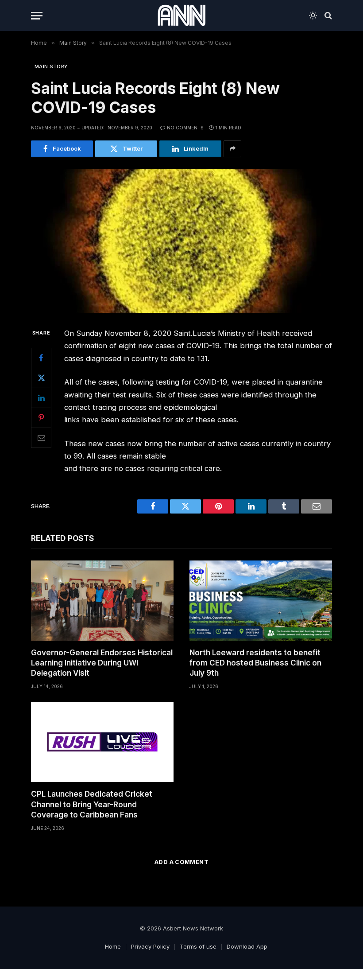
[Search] (327, 16)
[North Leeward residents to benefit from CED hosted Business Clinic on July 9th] (260, 600)
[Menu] (36, 16)
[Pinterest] (41, 418)
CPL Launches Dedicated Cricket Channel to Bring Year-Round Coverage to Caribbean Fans (91, 804)
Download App (247, 946)
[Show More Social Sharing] (232, 148)
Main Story (51, 66)
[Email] (41, 438)
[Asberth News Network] (181, 15)
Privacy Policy (150, 946)
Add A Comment (181, 861)
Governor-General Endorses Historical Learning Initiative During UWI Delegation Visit (102, 662)
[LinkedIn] (41, 398)
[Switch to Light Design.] (313, 15)
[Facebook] (41, 358)
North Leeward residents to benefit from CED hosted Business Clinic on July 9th (255, 662)
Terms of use (198, 946)
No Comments (185, 127)
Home (113, 946)
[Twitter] (41, 378)
